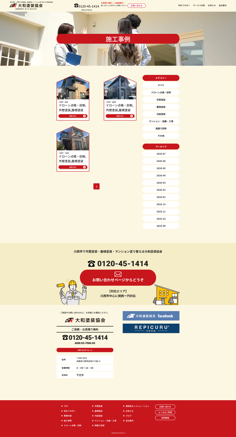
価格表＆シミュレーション (137, 406)
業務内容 (68, 415)
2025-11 (161, 211)
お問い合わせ (136, 5)
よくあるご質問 (165, 412)
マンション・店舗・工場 (161, 121)
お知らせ (212, 5)
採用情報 (165, 417)
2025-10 (161, 218)
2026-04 (161, 175)
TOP (66, 406)
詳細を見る (73, 116)
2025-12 (161, 204)
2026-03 (161, 182)
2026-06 (161, 160)
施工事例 (68, 420)
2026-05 (161, 168)
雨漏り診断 (161, 128)
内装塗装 (161, 114)
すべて (161, 85)
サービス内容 (199, 5)
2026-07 (161, 153)
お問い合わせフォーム (85, 350)
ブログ (129, 415)
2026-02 (161, 189)
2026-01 (161, 197)
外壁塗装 (161, 99)
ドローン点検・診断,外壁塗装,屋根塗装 (72, 106)
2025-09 (161, 225)
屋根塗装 (161, 106)
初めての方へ (184, 5)
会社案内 (223, 5)
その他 (161, 135)
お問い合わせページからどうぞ (118, 279)
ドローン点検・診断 (161, 92)
